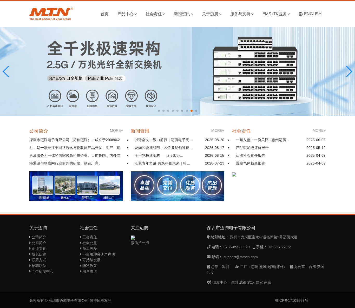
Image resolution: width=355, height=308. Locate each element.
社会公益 (89, 243)
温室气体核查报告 (250, 163)
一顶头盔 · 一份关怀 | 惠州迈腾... (262, 140)
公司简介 (38, 237)
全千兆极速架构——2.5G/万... (159, 155)
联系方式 (38, 260)
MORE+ (116, 130)
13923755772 (279, 247)
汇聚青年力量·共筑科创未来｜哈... (162, 163)
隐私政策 (89, 266)
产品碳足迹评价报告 (252, 148)
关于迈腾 (210, 14)
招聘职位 (38, 266)
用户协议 (89, 271)
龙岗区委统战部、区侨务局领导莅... (163, 148)
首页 (105, 14)
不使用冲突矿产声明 (98, 254)
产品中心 (125, 14)
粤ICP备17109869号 (291, 300)
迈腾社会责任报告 (250, 155)
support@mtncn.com (240, 257)
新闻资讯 (182, 14)
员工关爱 (89, 248)
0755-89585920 (236, 247)
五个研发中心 (42, 271)
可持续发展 (91, 260)
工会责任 (89, 237)
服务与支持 (240, 14)
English (313, 14)
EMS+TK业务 (274, 14)
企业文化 (38, 248)
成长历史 (38, 254)
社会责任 (154, 14)
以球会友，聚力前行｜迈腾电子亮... (163, 140)
